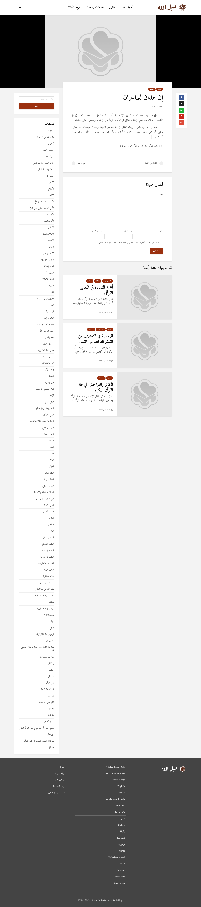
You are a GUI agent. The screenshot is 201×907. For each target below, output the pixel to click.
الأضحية (51, 195)
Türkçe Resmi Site (115, 767)
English (121, 786)
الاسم (160, 231)
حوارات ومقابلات (47, 657)
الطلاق (51, 460)
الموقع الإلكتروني (97, 231)
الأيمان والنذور (48, 221)
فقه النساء (91, 329)
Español (121, 838)
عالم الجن (51, 676)
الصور (52, 447)
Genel (51, 131)
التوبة (52, 305)
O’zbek (121, 825)
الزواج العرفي (49, 402)
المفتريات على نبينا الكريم (44, 589)
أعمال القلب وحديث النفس (43, 163)
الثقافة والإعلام (48, 318)
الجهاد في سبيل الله (47, 331)
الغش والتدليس (48, 511)
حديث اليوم (49, 641)
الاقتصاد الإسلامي (47, 260)
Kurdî (122, 851)
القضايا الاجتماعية (47, 557)
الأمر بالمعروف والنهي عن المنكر (42, 208)
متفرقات (152, 89)
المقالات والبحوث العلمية (44, 595)
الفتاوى (112, 7)
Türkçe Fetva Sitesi (115, 773)
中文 (122, 831)
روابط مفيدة (59, 773)
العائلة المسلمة (49, 473)
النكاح (51, 628)
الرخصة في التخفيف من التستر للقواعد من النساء (95, 339)
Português (120, 812)
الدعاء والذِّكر (49, 369)
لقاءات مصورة (48, 709)
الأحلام (51, 189)
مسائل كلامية (49, 721)
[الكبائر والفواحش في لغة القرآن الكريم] (144, 394)
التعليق (161, 194)
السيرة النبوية (49, 434)
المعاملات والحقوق (47, 582)
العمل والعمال (48, 505)
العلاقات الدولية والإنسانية (44, 492)
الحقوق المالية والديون (46, 350)
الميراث (51, 621)
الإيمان (51, 247)
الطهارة (51, 466)
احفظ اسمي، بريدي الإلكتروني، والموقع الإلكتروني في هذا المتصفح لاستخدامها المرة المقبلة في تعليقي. (129, 243)
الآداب (51, 182)
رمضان (51, 670)
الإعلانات (50, 240)
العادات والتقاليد (47, 479)
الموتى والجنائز (49, 615)
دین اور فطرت (119, 883)
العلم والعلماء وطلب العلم (45, 499)
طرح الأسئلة (74, 7)
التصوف (51, 286)
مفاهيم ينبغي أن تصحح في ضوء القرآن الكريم (36, 728)
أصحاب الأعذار (48, 150)
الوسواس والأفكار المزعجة (45, 634)
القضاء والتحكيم (48, 544)
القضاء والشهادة (107, 281)
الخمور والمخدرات (48, 363)
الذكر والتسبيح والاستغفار (44, 389)
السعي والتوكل (48, 415)
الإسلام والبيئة (48, 234)
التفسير (51, 292)
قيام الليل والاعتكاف (46, 702)
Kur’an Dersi (118, 780)
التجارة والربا (49, 273)
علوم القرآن (101, 378)
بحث (36, 106)
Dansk (121, 864)
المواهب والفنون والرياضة (44, 608)
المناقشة (51, 602)
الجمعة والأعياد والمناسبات (44, 324)
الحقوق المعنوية (48, 356)
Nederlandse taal (116, 857)
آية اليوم (51, 144)
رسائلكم (51, 663)
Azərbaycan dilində (115, 799)
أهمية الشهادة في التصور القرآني (96, 290)
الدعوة (51, 376)
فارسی (122, 819)
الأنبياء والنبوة (49, 214)
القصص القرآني (48, 537)
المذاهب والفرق (48, 576)
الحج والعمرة (49, 337)
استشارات (50, 176)
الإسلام (51, 227)
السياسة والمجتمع (48, 428)
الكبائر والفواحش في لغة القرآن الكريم (96, 387)
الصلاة (51, 440)
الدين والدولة (49, 382)
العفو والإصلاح (48, 486)
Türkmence (119, 877)
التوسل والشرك (48, 311)
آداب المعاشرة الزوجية (45, 137)
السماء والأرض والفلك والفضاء (42, 421)
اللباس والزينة (100, 329)
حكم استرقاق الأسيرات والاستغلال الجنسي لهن (37, 649)
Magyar (121, 870)
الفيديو (51, 531)
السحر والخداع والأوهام (45, 408)
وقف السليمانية (58, 786)
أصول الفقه (127, 7)
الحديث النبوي (48, 344)
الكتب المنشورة (58, 780)
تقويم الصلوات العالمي (56, 793)
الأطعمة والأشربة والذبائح (44, 202)
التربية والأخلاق (48, 279)
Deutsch (121, 793)
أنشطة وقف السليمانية (45, 169)
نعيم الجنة (50, 747)
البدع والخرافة (49, 266)
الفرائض (51, 524)
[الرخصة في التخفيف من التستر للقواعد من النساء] (144, 345)
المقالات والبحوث (95, 7)
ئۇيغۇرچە (121, 844)
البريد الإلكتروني (127, 231)
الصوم (52, 453)
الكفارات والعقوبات (46, 563)
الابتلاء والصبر (48, 253)
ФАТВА (120, 806)
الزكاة (52, 395)
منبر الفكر (89, 281)
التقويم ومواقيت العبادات (44, 298)
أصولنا (62, 767)
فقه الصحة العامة (47, 689)
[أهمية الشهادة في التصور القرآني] (144, 296)
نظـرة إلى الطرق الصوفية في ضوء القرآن (39, 741)
